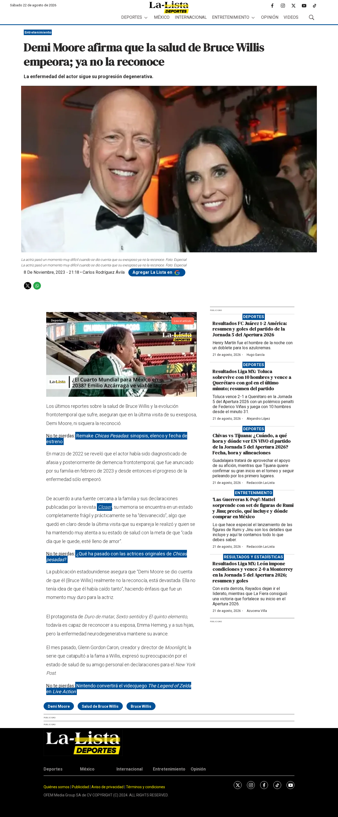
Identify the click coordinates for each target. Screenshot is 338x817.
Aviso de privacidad (107, 787)
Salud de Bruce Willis (100, 706)
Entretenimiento (230, 17)
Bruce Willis (141, 706)
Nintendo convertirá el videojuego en (118, 688)
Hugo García (256, 355)
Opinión (269, 17)
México (162, 17)
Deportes (131, 17)
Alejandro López (258, 419)
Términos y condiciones (145, 787)
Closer (104, 507)
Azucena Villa (257, 611)
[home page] (169, 7)
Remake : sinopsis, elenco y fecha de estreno (116, 438)
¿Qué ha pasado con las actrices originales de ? (116, 556)
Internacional (191, 17)
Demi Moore (59, 706)
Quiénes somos (56, 787)
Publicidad (81, 787)
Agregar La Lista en (153, 272)
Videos (291, 17)
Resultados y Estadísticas (253, 557)
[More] (145, 17)
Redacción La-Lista (261, 483)
